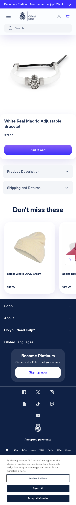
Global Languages (18, 342)
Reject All (38, 488)
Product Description (23, 171)
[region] (38, 480)
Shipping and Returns (23, 188)
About (9, 318)
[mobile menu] (8, 16)
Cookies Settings (38, 478)
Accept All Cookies (38, 498)
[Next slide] (70, 260)
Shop (8, 306)
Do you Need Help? (19, 330)
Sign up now (38, 372)
